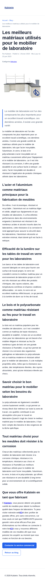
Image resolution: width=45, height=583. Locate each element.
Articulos (13, 62)
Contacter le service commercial (19, 545)
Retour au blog (11, 553)
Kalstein (9, 7)
